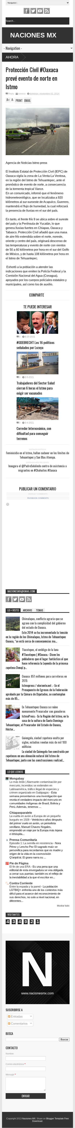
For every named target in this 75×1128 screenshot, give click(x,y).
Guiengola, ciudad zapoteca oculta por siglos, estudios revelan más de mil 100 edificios (44, 742)
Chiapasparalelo (20, 812)
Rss (47, 11)
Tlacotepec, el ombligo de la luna (40, 650)
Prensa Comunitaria (23, 839)
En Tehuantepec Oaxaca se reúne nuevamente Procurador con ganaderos (43, 709)
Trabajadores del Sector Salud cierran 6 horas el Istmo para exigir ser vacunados (36, 387)
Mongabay (16, 778)
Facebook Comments (38, 498)
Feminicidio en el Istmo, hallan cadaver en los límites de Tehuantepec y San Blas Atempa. (37, 455)
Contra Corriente (21, 883)
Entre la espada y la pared (25, 886)
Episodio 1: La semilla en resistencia (31, 843)
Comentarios (18, 1023)
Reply (11, 93)
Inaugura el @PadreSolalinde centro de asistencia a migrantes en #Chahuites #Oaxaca (37, 468)
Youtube (40, 11)
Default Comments (38, 494)
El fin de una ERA (20, 866)
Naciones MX (28, 1118)
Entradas (16, 1016)
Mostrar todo (63, 905)
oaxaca (21, 93)
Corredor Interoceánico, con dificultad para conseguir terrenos (34, 433)
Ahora (12, 57)
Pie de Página (18, 863)
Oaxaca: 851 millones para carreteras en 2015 (44, 678)
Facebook (26, 11)
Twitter (33, 11)
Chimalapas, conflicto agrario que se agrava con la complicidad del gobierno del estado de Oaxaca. (44, 623)
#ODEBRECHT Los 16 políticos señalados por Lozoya (35, 345)
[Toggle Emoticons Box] (8, 504)
